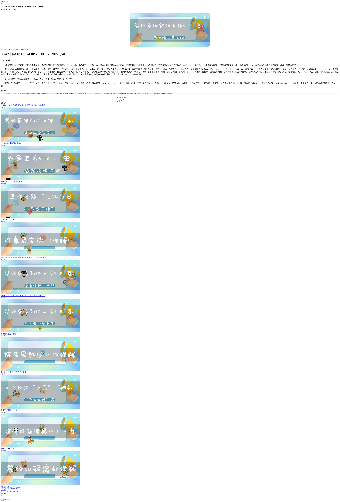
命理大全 (19, 488)
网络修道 (13, 488)
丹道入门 (3, 492)
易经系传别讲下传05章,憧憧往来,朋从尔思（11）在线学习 (22, 258)
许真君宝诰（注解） (8, 219)
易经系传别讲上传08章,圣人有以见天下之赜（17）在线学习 (23, 296)
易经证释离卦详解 (7, 448)
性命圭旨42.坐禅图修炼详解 (11, 143)
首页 (2, 488)
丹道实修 (7, 488)
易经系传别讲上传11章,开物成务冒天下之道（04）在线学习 (23, 105)
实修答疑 (15, 492)
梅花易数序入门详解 (8, 334)
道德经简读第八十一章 (9, 410)
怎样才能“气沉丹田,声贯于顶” (12, 181)
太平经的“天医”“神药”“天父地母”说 (14, 372)
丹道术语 (9, 492)
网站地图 (2, 500)
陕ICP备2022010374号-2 (5, 499)
